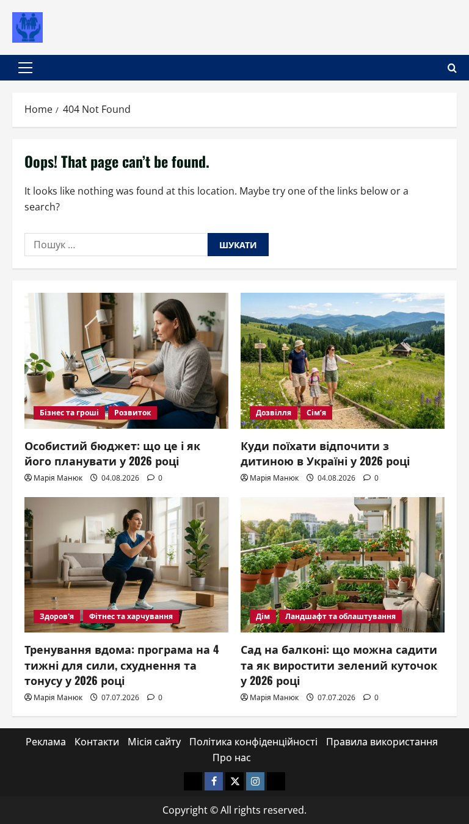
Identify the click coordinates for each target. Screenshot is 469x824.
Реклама (46, 741)
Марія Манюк (58, 478)
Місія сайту (154, 741)
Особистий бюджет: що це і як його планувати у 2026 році (112, 452)
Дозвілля (273, 412)
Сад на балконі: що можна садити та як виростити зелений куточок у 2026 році (339, 664)
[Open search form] (452, 68)
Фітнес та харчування (131, 616)
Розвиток (132, 412)
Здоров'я (57, 616)
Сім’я (316, 412)
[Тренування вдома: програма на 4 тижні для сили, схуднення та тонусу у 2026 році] (126, 565)
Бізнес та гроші (69, 412)
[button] (25, 68)
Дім (263, 616)
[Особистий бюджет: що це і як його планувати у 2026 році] (126, 361)
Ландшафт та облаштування (340, 616)
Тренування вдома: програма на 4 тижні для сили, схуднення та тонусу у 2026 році (121, 664)
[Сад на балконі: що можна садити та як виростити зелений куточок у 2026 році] (343, 565)
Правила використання (382, 741)
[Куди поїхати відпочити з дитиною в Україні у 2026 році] (343, 361)
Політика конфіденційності (253, 741)
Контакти (97, 741)
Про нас (232, 757)
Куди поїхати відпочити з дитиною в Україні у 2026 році (325, 452)
